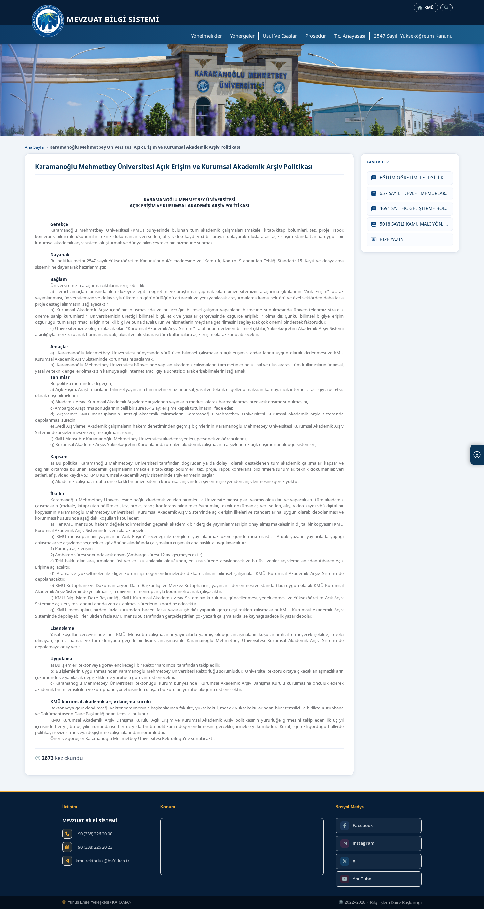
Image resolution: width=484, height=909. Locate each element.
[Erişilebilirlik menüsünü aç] (477, 455)
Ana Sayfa (34, 147)
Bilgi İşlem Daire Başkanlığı (396, 902)
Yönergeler (242, 35)
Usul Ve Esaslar (280, 35)
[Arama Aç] (446, 7)
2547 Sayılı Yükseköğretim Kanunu (413, 35)
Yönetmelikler (206, 35)
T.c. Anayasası (349, 35)
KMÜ (429, 7)
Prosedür (315, 35)
